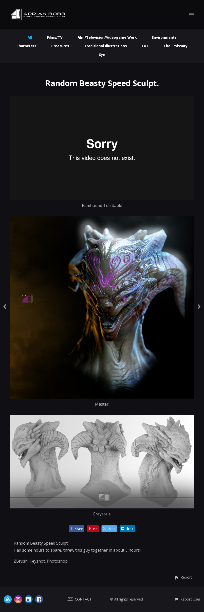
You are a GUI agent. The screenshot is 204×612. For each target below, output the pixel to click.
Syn (102, 54)
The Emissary (175, 45)
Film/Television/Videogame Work (107, 37)
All (30, 37)
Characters (26, 45)
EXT (145, 45)
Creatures (60, 45)
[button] (183, 577)
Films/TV (54, 37)
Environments (164, 37)
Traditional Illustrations (105, 45)
